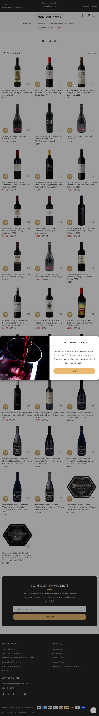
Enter (74, 371)
